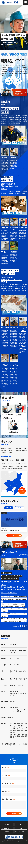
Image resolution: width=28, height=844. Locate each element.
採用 (21, 828)
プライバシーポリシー (21, 831)
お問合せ (7, 831)
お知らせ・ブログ (7, 828)
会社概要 (7, 824)
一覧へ (14, 535)
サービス (21, 824)
